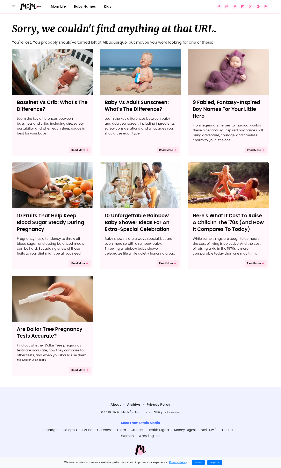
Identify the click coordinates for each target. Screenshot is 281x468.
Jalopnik (70, 430)
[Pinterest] (235, 6)
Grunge (137, 430)
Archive (133, 404)
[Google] (258, 6)
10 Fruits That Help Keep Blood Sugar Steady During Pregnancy (50, 222)
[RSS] (266, 6)
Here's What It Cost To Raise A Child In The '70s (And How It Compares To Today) (228, 222)
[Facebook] (219, 6)
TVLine (87, 430)
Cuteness (104, 430)
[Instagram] (227, 6)
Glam (121, 430)
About (115, 404)
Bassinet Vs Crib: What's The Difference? (52, 106)
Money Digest (185, 430)
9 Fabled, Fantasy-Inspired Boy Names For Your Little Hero (226, 109)
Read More (78, 150)
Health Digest (158, 430)
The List (227, 430)
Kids (107, 6)
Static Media (121, 412)
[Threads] (250, 6)
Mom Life (58, 6)
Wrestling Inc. (149, 436)
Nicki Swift (209, 430)
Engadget (51, 430)
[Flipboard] (242, 6)
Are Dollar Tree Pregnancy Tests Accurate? (49, 333)
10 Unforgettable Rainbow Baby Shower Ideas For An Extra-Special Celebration (137, 222)
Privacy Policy (159, 404)
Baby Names (85, 6)
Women (127, 436)
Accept (198, 462)
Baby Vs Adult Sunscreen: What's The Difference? (137, 106)
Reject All (214, 462)
